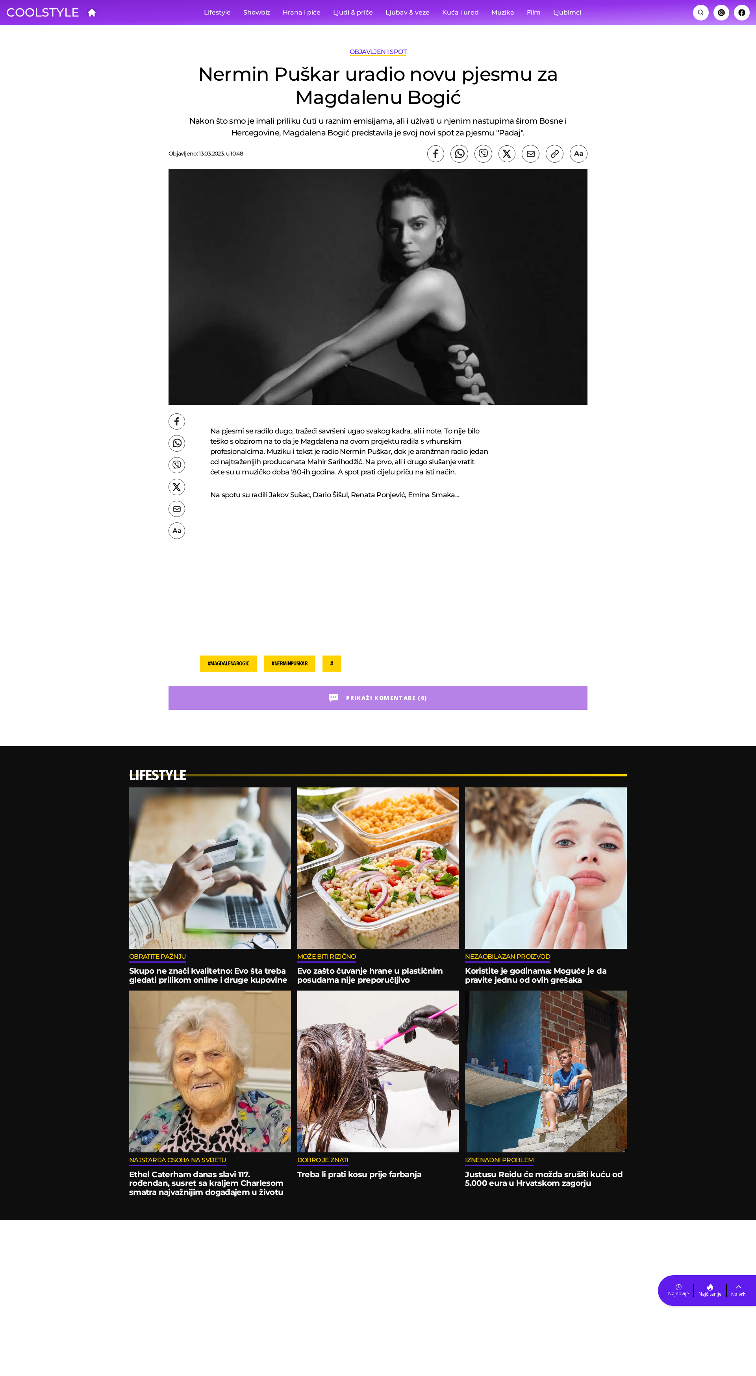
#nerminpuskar (290, 663)
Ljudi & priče (353, 12)
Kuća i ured (460, 12)
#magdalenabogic (228, 663)
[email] (530, 154)
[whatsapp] (459, 154)
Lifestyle (217, 12)
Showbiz (256, 12)
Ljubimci (567, 12)
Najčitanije (710, 1294)
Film (534, 12)
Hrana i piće (302, 12)
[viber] (483, 154)
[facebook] (435, 153)
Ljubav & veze (407, 12)
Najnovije (678, 1293)
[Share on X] (506, 153)
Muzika (502, 12)
